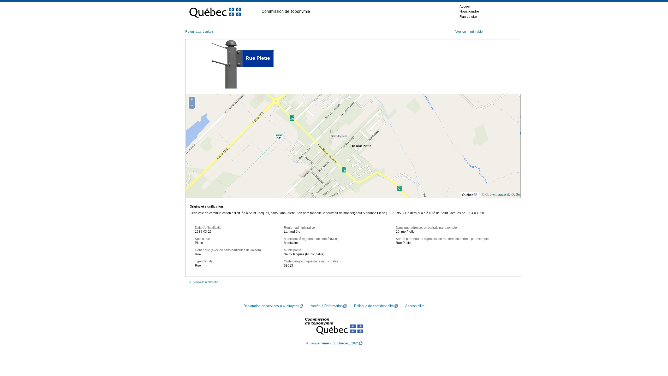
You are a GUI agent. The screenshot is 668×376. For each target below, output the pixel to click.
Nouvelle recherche (205, 282)
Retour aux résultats (199, 31)
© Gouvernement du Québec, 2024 (332, 343)
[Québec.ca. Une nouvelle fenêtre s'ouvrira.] (215, 11)
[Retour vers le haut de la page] (655, 347)
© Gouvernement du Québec (502, 194)
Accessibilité (415, 306)
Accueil (465, 6)
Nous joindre (469, 11)
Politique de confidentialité (374, 306)
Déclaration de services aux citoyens (271, 306)
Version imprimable (469, 31)
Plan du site (468, 17)
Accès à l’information (327, 306)
